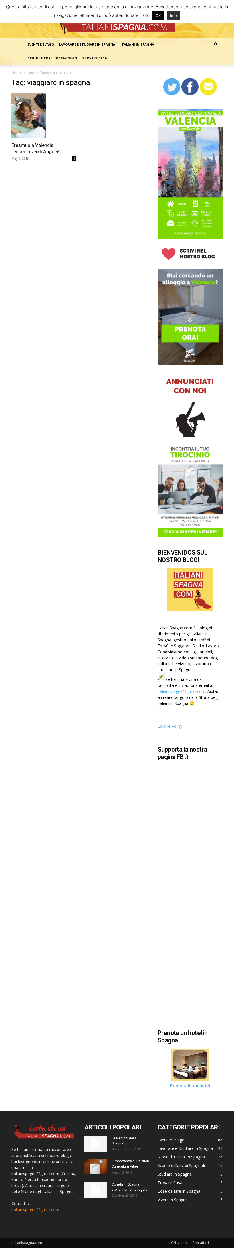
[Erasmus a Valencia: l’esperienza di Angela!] (43, 115)
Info (173, 15)
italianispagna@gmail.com (181, 691)
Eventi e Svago (41, 44)
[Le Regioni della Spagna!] (95, 1144)
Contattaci (200, 1242)
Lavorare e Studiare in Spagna (87, 44)
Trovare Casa (94, 58)
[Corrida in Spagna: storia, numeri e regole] (95, 1190)
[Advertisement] (196, 981)
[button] (216, 44)
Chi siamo (179, 1242)
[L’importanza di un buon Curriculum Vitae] (95, 1166)
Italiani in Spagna (137, 44)
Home (16, 72)
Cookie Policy (170, 726)
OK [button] (158, 15)
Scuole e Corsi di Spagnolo (52, 58)
